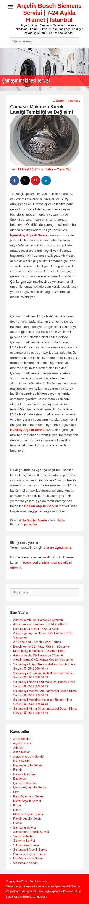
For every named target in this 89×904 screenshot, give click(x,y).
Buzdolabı (19, 778)
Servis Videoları (23, 836)
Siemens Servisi (24, 840)
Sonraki (74, 101)
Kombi (17, 809)
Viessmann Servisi (25, 863)
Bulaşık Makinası (24, 774)
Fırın (16, 792)
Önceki (58, 101)
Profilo (17, 823)
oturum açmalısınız (57, 547)
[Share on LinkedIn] (46, 180)
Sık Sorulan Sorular (34, 520)
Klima (17, 805)
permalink (30, 524)
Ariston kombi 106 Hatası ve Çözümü (38, 620)
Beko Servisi (21, 761)
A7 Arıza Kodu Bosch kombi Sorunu (37, 642)
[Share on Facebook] (14, 180)
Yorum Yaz (64, 169)
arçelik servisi (22, 743)
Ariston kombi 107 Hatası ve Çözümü (38, 655)
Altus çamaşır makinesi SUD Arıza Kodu (40, 624)
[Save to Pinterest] (35, 180)
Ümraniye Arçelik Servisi (29, 854)
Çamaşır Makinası (25, 783)
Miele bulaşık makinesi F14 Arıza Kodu (39, 651)
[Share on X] (25, 180)
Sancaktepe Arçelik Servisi (31, 832)
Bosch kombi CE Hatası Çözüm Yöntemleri (42, 646)
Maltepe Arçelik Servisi (28, 814)
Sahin (49, 169)
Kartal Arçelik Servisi (27, 801)
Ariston (18, 747)
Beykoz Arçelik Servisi (28, 765)
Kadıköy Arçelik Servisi (28, 796)
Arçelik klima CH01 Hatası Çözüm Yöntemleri (43, 659)
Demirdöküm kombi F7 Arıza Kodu (36, 628)
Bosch (17, 769)
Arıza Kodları (22, 752)
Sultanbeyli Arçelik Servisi (30, 849)
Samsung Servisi (24, 827)
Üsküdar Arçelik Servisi (28, 858)
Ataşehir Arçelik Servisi (28, 756)
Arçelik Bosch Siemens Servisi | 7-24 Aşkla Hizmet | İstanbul (49, 12)
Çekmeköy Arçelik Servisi (30, 787)
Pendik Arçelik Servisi (27, 818)
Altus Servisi (21, 739)
